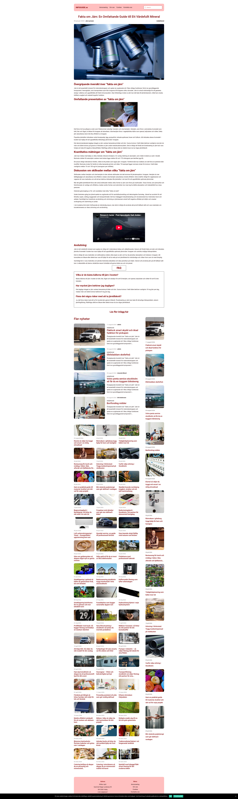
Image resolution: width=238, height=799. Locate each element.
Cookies (119, 7)
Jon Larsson (89, 21)
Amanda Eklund (122, 373)
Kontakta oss (127, 7)
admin (119, 324)
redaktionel (160, 21)
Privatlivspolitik (178, 796)
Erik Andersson (121, 397)
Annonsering (103, 7)
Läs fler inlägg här (119, 311)
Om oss (112, 7)
